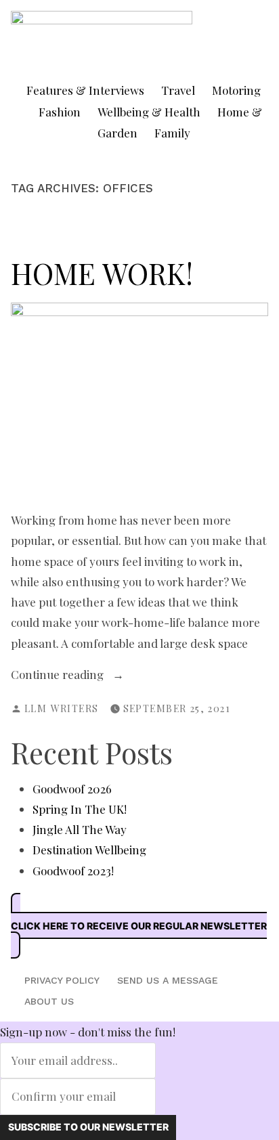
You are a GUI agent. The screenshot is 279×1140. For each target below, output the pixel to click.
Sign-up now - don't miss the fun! (87, 1031)
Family (172, 132)
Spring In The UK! (80, 809)
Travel (178, 90)
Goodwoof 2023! (73, 870)
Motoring (236, 90)
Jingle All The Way (80, 829)
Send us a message (167, 980)
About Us (49, 1001)
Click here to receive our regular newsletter (139, 925)
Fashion (60, 111)
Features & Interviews (85, 90)
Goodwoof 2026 (72, 788)
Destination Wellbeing (89, 849)
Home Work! (102, 273)
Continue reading (76, 675)
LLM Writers (61, 708)
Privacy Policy (62, 980)
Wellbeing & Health (149, 111)
